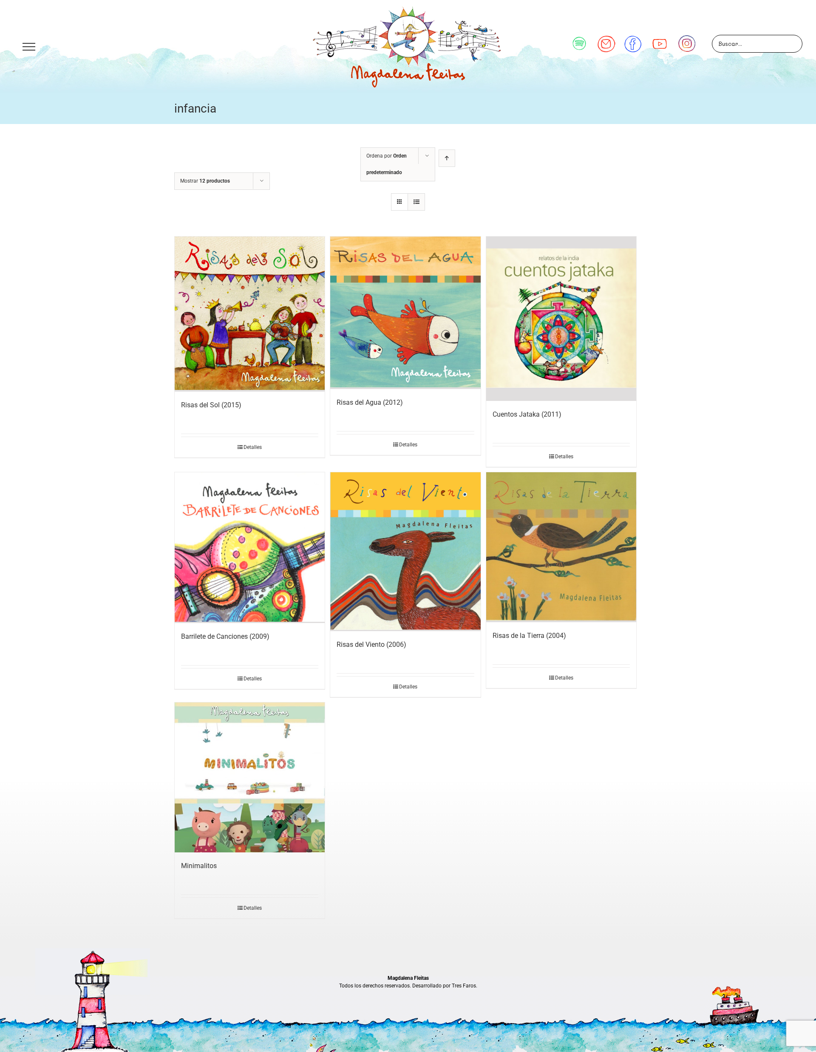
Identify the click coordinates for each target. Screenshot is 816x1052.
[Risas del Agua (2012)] (405, 313)
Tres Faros (464, 986)
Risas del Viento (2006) (371, 644)
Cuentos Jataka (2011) (527, 414)
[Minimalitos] (250, 777)
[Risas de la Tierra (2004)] (561, 547)
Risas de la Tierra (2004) (529, 636)
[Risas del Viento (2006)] (405, 551)
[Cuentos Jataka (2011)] (561, 319)
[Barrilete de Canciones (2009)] (250, 547)
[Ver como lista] (416, 202)
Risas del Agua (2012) (370, 402)
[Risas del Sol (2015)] (250, 314)
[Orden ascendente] (447, 158)
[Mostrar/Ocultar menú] (29, 47)
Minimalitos (199, 866)
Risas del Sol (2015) (211, 405)
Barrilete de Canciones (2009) (225, 636)
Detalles (253, 447)
